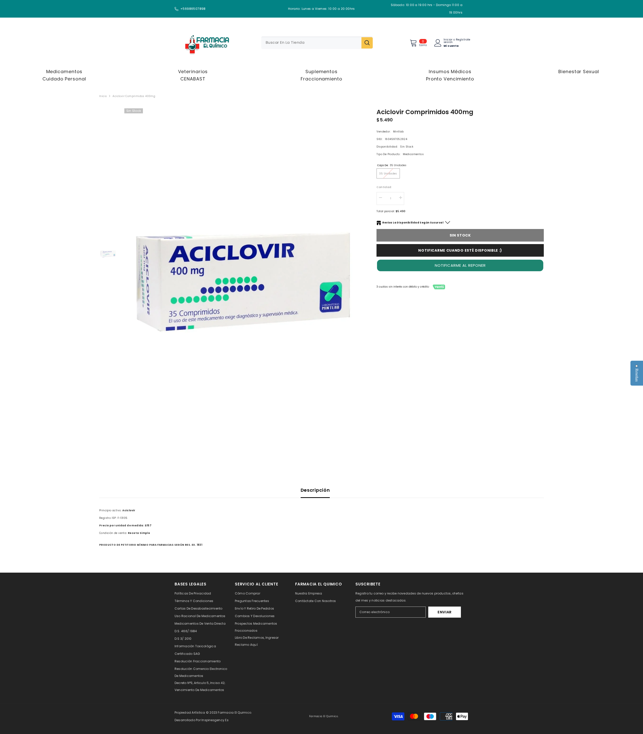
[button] (460, 265)
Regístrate (463, 39)
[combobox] (311, 42)
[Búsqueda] (317, 42)
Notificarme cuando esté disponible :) (460, 250)
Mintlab (398, 131)
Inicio (103, 96)
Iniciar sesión (448, 40)
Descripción (315, 490)
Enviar (445, 612)
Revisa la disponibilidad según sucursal (412, 222)
